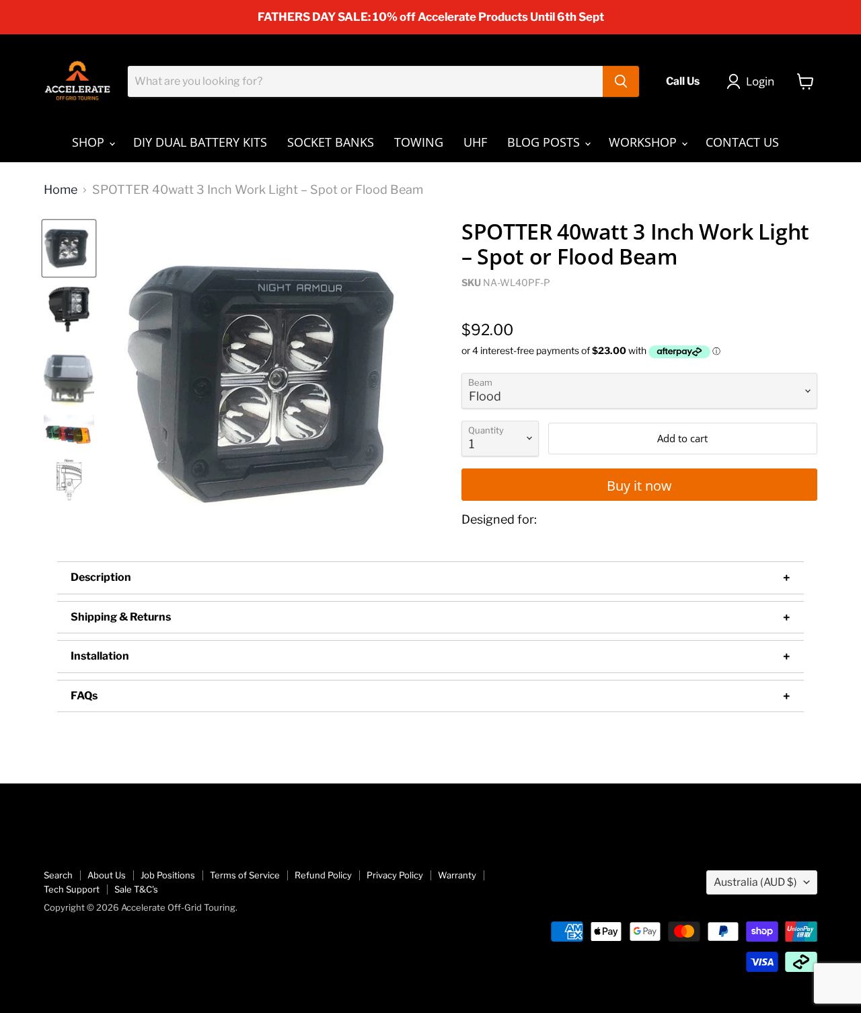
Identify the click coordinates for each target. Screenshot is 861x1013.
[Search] (621, 81)
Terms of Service (245, 875)
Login (760, 81)
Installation (100, 656)
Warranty (457, 875)
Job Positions (168, 875)
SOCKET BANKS (330, 142)
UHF (475, 142)
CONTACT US (742, 142)
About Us (106, 875)
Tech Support (72, 889)
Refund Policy (323, 875)
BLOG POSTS (545, 142)
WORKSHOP (644, 142)
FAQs (84, 695)
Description (101, 577)
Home (60, 190)
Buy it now (639, 485)
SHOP (90, 142)
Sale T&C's (136, 889)
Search (58, 875)
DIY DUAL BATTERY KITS (200, 142)
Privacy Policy (395, 875)
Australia (755, 882)
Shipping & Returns (121, 616)
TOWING (418, 142)
